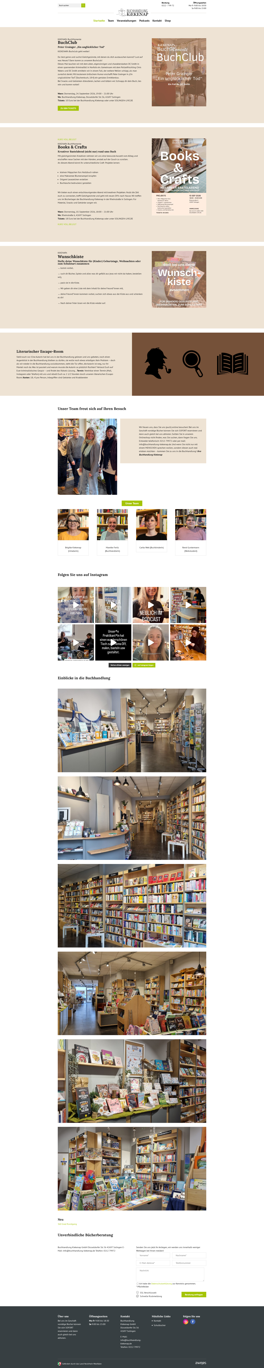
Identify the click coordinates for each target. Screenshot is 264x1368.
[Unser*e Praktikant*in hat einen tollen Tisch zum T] (113, 642)
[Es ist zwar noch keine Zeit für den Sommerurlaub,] (113, 605)
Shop (168, 21)
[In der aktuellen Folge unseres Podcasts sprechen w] (151, 605)
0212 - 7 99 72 (168, 4)
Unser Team (132, 503)
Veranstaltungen (126, 21)
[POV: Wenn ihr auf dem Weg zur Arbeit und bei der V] (188, 605)
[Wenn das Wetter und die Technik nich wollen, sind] (188, 642)
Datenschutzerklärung (161, 1283)
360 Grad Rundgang (67, 1224)
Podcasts (144, 21)
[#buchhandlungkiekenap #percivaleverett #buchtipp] (151, 642)
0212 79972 (134, 1347)
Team (111, 21)
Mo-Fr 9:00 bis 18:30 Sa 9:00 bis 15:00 (197, 5)
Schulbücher (160, 1325)
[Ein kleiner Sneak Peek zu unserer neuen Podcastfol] (76, 642)
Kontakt (157, 21)
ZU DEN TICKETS (68, 108)
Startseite (99, 21)
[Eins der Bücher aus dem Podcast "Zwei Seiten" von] (76, 605)
